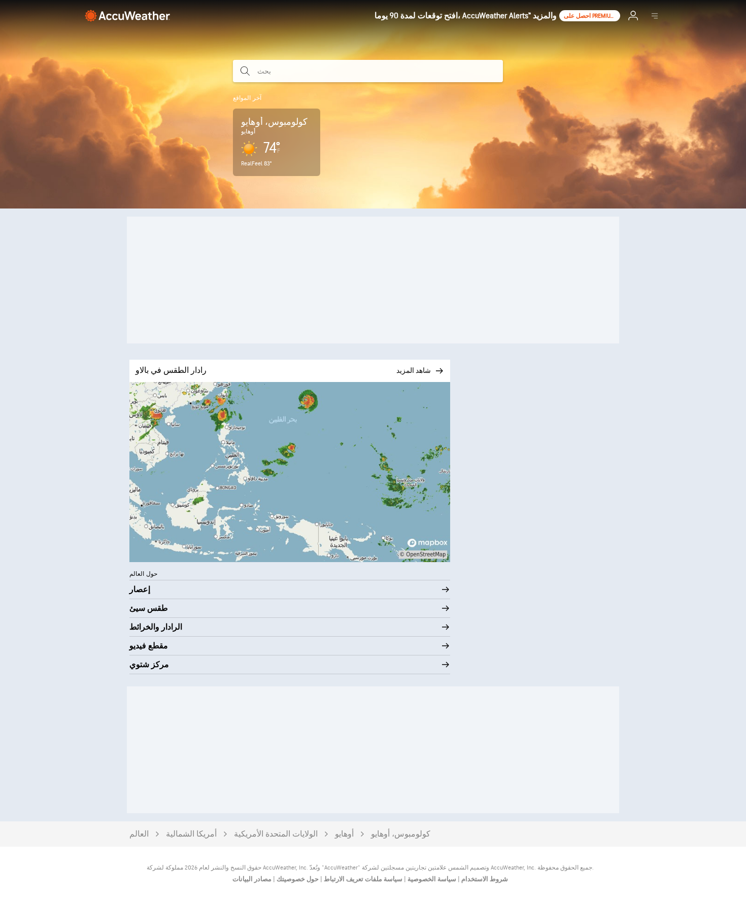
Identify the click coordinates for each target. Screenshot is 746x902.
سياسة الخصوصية (431, 879)
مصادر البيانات (252, 879)
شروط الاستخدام (484, 879)
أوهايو (344, 834)
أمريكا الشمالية (191, 834)
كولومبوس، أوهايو (400, 834)
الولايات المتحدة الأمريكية (276, 834)
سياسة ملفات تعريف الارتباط (362, 879)
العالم (139, 834)
